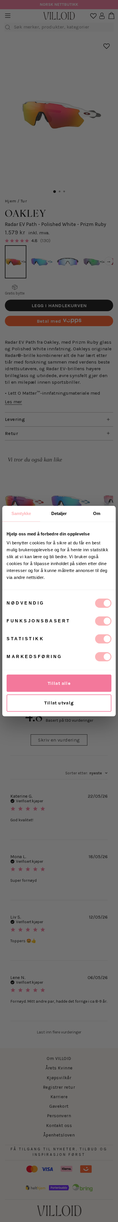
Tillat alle (59, 683)
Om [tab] (96, 513)
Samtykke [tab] (21, 513)
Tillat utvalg (59, 703)
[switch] (103, 621)
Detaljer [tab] (59, 513)
